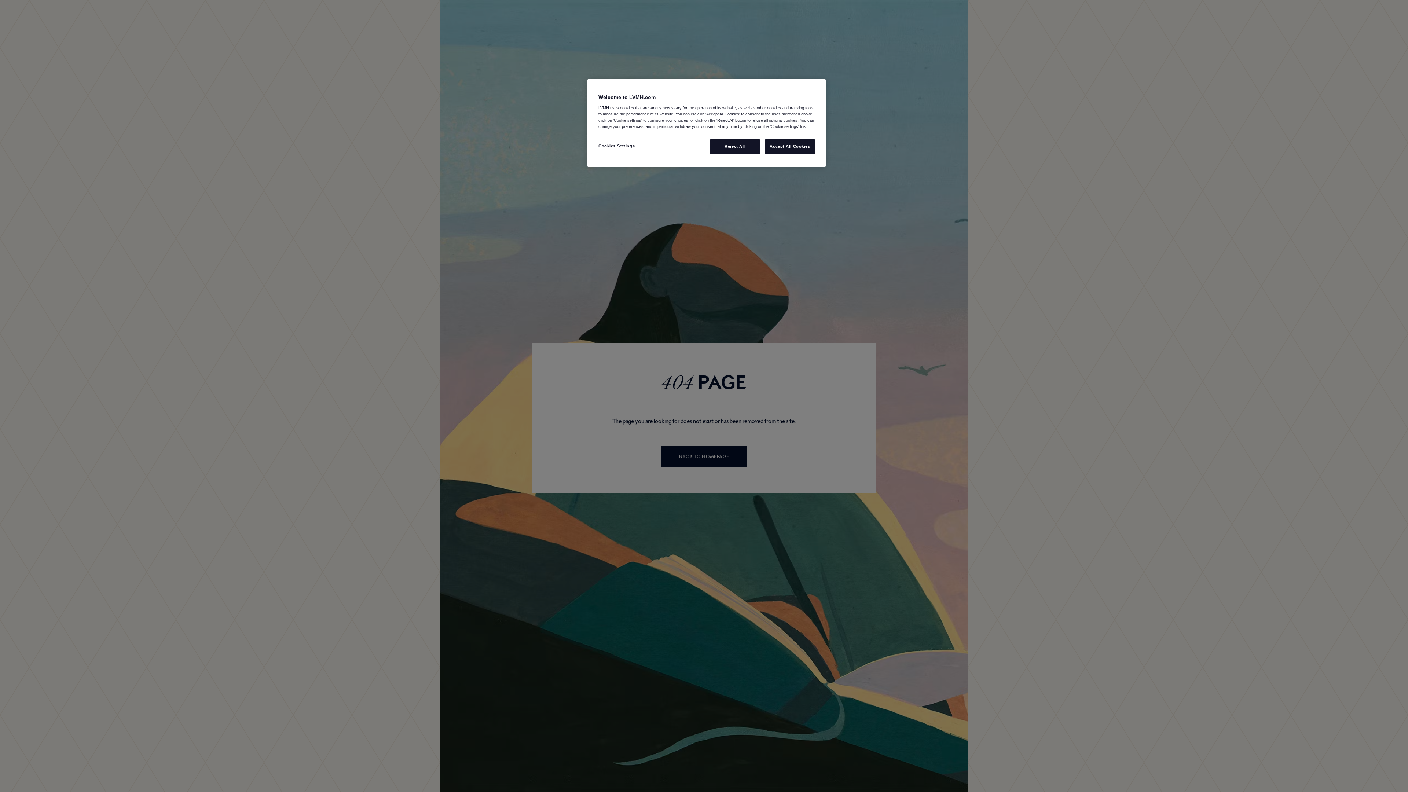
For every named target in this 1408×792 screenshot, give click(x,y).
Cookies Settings (616, 146)
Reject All (735, 146)
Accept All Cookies (790, 146)
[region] (706, 123)
